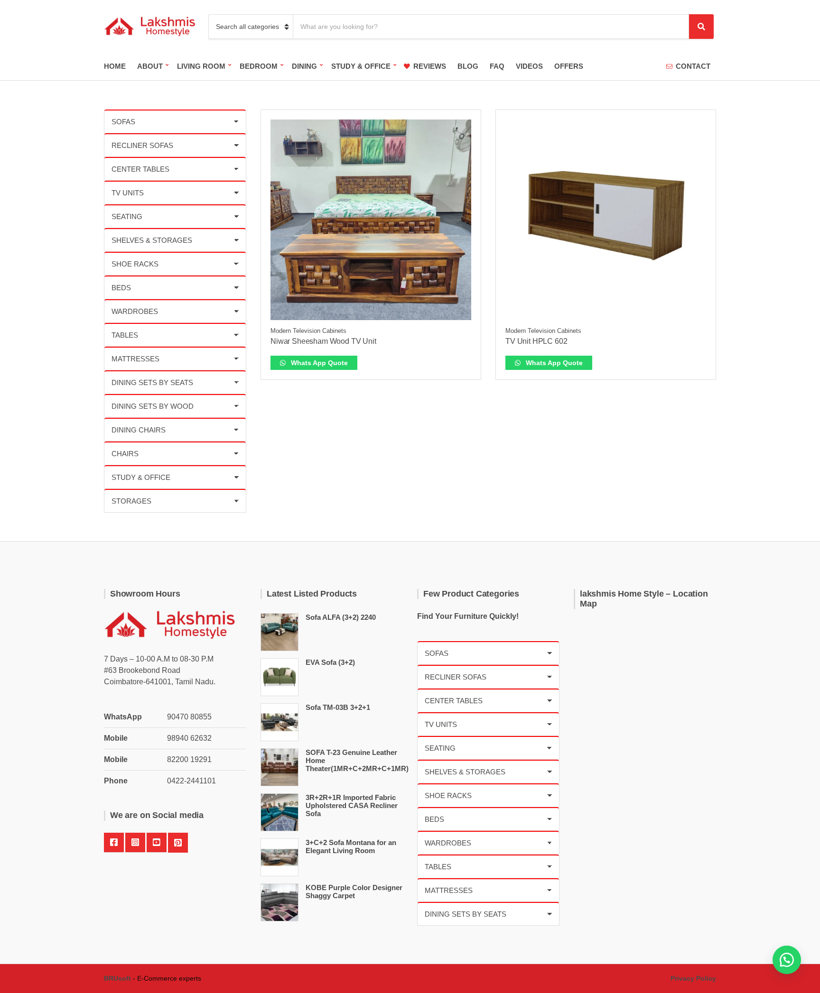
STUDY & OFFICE (361, 66)
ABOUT (150, 66)
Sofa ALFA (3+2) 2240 (341, 617)
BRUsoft (117, 978)
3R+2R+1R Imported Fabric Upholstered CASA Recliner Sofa (352, 805)
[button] (787, 960)
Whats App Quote (318, 363)
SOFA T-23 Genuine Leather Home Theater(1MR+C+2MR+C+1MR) (357, 760)
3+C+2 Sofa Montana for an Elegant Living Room (351, 846)
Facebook (114, 843)
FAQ (497, 66)
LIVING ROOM (201, 66)
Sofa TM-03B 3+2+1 (338, 707)
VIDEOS (529, 66)
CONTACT (693, 66)
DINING (304, 66)
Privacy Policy (693, 978)
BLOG (467, 66)
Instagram (135, 843)
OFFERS (568, 66)
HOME (115, 66)
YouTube (157, 843)
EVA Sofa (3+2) (330, 662)
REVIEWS (429, 66)
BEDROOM (259, 66)
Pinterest (178, 843)
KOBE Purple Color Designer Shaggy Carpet (354, 891)
